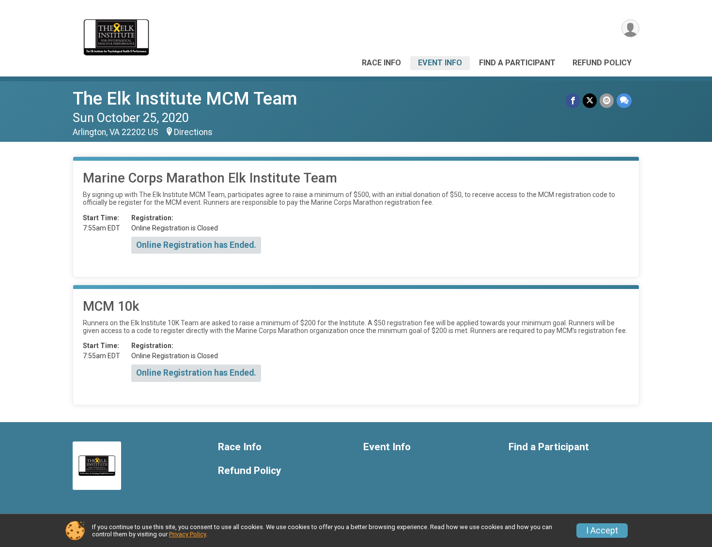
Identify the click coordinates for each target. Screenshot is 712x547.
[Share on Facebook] (573, 100)
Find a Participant (517, 62)
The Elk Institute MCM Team (185, 98)
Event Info (440, 62)
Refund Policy (602, 62)
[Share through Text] (624, 100)
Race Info (381, 62)
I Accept (602, 530)
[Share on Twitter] (590, 100)
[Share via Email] (607, 100)
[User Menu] (630, 28)
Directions (193, 132)
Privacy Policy (187, 534)
